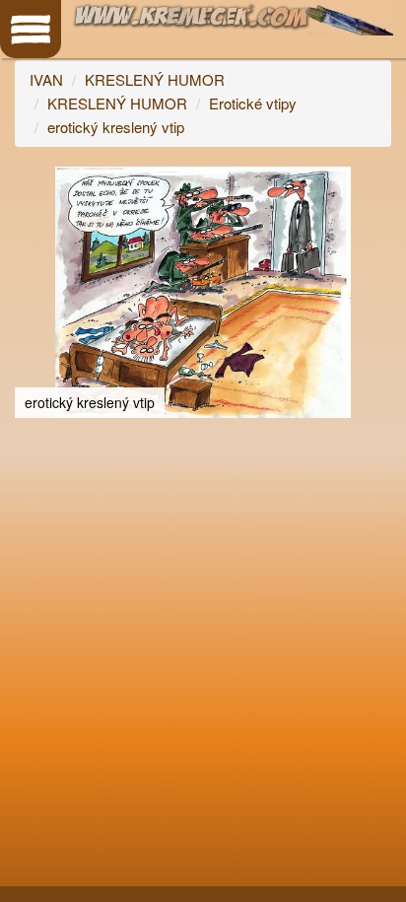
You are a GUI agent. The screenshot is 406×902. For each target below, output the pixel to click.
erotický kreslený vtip (115, 126)
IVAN (46, 79)
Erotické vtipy (253, 103)
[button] (373, 184)
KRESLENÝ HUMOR (155, 79)
